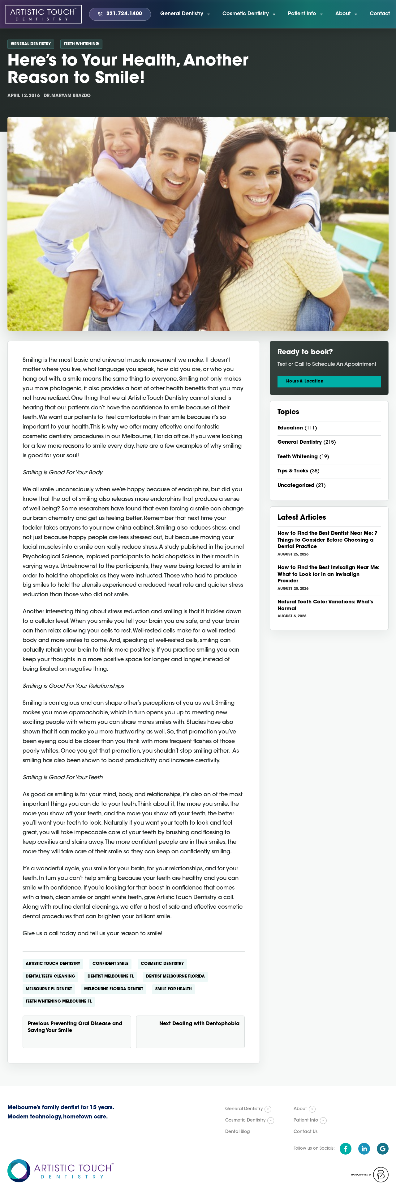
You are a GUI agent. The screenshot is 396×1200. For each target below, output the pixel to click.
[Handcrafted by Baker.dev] (370, 1174)
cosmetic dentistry (162, 964)
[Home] (43, 14)
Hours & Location (304, 381)
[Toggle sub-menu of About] (312, 1109)
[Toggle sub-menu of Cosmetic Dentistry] (271, 1121)
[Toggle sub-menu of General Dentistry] (268, 1109)
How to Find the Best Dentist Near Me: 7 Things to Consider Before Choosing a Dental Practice (327, 540)
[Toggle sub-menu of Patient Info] (323, 1121)
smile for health (173, 989)
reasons (73, 446)
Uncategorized (296, 485)
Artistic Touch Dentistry (53, 964)
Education (290, 428)
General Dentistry (31, 44)
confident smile (110, 964)
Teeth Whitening (81, 44)
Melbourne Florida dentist (113, 989)
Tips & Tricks (293, 471)
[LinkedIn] (364, 1149)
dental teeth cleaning (50, 976)
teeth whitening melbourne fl (59, 1001)
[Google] (383, 1149)
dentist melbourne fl (111, 976)
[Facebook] (345, 1149)
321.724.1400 (124, 13)
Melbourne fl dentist (49, 989)
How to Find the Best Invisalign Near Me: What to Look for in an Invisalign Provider (328, 574)
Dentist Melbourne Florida (175, 976)
